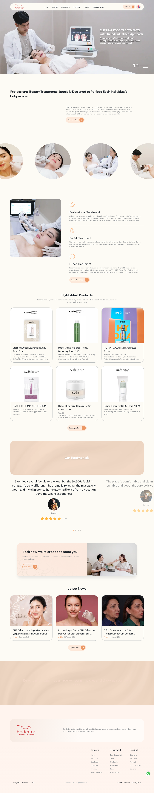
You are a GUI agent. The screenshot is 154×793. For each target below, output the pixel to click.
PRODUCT (86, 7)
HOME (46, 7)
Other (112, 759)
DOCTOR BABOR (135, 765)
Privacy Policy (136, 783)
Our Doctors (95, 762)
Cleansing (133, 755)
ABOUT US (55, 7)
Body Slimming (115, 772)
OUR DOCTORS (65, 7)
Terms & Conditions (123, 783)
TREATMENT (76, 7)
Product (94, 769)
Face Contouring (116, 755)
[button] (138, 7)
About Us (94, 759)
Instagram (16, 783)
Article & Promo (96, 772)
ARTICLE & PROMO (98, 7)
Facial (112, 769)
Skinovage (133, 759)
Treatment (94, 765)
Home (93, 755)
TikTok (33, 783)
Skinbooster (114, 762)
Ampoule (133, 762)
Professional (114, 765)
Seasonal (133, 769)
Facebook (25, 783)
